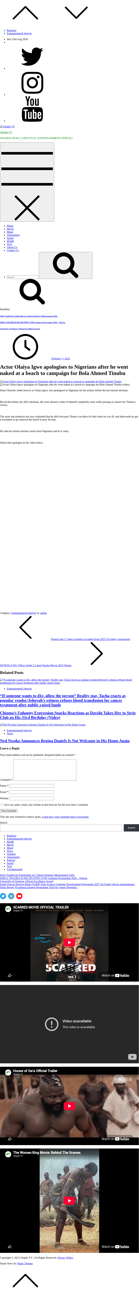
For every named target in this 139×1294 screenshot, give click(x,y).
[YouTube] (32, 120)
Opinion (11, 854)
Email (4, 792)
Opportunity (13, 235)
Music (10, 231)
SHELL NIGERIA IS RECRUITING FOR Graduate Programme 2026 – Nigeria (32, 322)
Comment (6, 779)
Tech (9, 244)
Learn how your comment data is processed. (65, 816)
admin (43, 613)
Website (4, 798)
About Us (12, 247)
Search (3, 822)
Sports (10, 238)
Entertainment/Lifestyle (19, 33)
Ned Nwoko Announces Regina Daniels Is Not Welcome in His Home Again (65, 741)
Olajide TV (6, 132)
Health (10, 241)
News (10, 733)
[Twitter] (32, 68)
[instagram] (32, 94)
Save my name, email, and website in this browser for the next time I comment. (46, 804)
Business (11, 30)
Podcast (11, 860)
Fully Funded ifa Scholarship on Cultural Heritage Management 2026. (29, 316)
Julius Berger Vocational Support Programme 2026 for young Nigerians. (38, 887)
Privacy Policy (65, 1257)
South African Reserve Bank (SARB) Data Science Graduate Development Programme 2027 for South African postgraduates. (67, 884)
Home (10, 225)
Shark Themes (25, 1263)
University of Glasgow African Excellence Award (20, 329)
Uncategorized (14, 869)
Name (4, 785)
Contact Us (13, 250)
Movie (10, 228)
